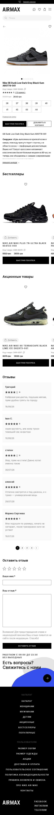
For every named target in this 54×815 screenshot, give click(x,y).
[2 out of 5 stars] (9, 568)
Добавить (12, 237)
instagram (41, 806)
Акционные (27, 722)
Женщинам (27, 706)
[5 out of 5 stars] (24, 568)
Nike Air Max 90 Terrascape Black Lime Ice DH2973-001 (25, 347)
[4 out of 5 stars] (19, 568)
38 (27, 103)
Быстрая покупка (14, 124)
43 (27, 109)
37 (17, 103)
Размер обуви (27, 748)
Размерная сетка (9, 117)
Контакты (27, 791)
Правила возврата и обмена (27, 780)
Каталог (27, 701)
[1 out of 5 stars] (4, 568)
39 (36, 103)
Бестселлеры (27, 727)
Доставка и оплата (27, 764)
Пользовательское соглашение (27, 769)
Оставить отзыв (27, 646)
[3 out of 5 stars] (14, 568)
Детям (27, 717)
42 (17, 109)
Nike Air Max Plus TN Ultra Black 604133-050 (24, 244)
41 (7, 109)
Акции (27, 759)
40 (46, 103)
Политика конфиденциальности (27, 775)
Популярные (27, 733)
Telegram (40, 810)
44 (36, 109)
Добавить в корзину (39, 123)
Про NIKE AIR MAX (27, 785)
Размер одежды (26, 754)
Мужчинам (27, 712)
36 (7, 103)
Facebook (40, 802)
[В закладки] (50, 26)
